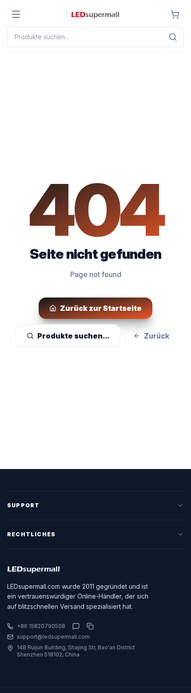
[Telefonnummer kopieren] (88, 626)
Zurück (156, 335)
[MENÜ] (16, 14)
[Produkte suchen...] (172, 37)
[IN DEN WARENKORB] (175, 14)
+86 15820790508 (41, 626)
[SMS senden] (76, 626)
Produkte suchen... (73, 335)
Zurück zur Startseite (101, 308)
